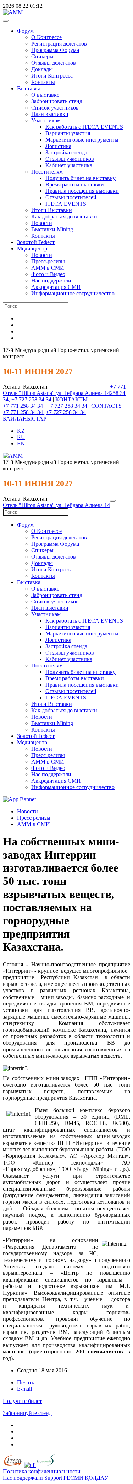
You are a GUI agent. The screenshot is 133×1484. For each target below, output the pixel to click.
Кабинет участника (68, 165)
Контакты (43, 82)
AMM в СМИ (33, 824)
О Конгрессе (46, 37)
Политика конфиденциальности (42, 1471)
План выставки (49, 114)
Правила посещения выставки (82, 191)
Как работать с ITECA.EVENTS (84, 127)
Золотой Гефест (36, 242)
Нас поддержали (51, 281)
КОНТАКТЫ (71, 399)
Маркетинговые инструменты (81, 140)
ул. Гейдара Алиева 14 (83, 393)
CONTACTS (106, 406)
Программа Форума (55, 50)
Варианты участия (67, 133)
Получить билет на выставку (80, 178)
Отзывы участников (69, 159)
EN (21, 443)
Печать (25, 1382)
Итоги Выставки (51, 210)
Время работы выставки (74, 184)
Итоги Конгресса (52, 76)
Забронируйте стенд (27, 1413)
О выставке (45, 95)
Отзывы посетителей (70, 197)
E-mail (24, 1389)
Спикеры (42, 56)
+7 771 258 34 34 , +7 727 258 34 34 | (47, 406)
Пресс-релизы (48, 261)
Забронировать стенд (56, 101)
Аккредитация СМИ (56, 287)
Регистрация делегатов (59, 44)
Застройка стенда (66, 152)
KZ (21, 431)
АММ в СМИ (47, 268)
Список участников (55, 108)
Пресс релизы (33, 818)
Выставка (28, 88)
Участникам (46, 120)
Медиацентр (32, 248)
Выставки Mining (52, 229)
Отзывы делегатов (53, 63)
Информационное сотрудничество (73, 293)
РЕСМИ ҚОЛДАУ (85, 1478)
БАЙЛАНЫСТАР (24, 419)
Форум (25, 31)
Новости (41, 223)
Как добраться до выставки (64, 216)
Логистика (58, 146)
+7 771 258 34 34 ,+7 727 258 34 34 (44, 412)
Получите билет (22, 1401)
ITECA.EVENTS (65, 204)
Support (53, 1478)
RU (21, 437)
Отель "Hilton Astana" (29, 393)
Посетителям (47, 172)
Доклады (42, 69)
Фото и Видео (48, 274)
